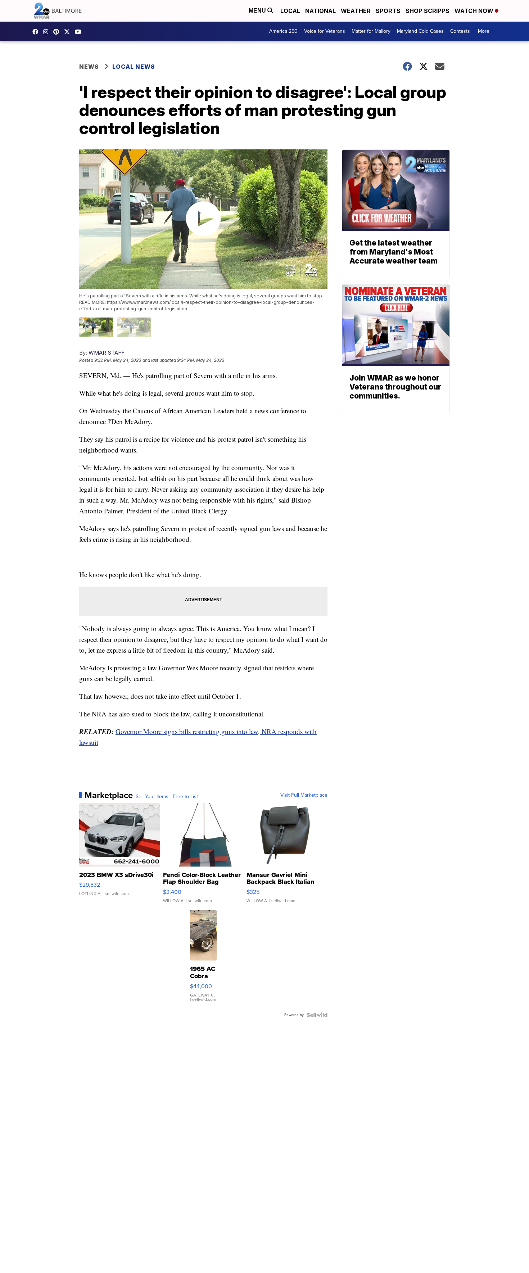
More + (485, 31)
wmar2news (47, 32)
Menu (258, 11)
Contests (460, 31)
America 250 (283, 31)
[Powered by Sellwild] (317, 1014)
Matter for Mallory (371, 31)
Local (290, 10)
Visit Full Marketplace (303, 795)
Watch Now (475, 10)
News (89, 66)
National (320, 10)
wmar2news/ (37, 32)
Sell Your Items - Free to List (167, 796)
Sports (388, 10)
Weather (356, 10)
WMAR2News (58, 32)
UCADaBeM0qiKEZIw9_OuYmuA (80, 32)
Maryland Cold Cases (420, 31)
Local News (133, 66)
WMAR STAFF (107, 352)
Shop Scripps (427, 10)
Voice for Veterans (324, 31)
